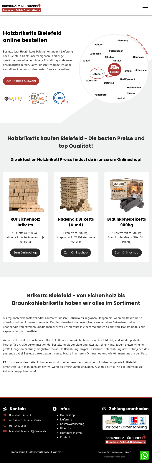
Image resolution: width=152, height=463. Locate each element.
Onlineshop (67, 415)
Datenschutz (35, 452)
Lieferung (66, 419)
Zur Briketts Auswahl (21, 81)
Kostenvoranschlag (72, 424)
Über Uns (66, 428)
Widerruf (58, 452)
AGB (47, 452)
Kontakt (65, 437)
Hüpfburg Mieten (71, 433)
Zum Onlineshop (25, 252)
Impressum (18, 452)
